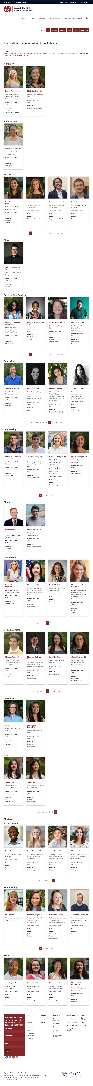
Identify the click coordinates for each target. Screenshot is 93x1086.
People (33, 18)
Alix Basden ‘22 (33, 202)
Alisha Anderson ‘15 (57, 322)
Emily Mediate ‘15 (56, 585)
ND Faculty (70, 1019)
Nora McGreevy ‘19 (12, 725)
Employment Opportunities (32, 1034)
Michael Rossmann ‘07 (12, 268)
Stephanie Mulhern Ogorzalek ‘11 (79, 586)
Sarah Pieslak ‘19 (34, 851)
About (24, 18)
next (57, 233)
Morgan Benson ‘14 (79, 322)
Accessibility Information (11, 1079)
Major (69, 30)
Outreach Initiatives (31, 1026)
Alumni (43, 1022)
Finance (58, 53)
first (32, 422)
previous (38, 422)
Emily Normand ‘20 (56, 388)
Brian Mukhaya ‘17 (12, 851)
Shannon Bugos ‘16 (34, 914)
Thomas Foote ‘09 (12, 657)
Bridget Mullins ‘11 (34, 388)
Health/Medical (74, 53)
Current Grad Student (35, 53)
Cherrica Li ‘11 (33, 585)
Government (65, 53)
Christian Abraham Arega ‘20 (12, 323)
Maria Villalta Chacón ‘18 (76, 984)
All (47, 30)
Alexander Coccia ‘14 (79, 914)
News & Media (77, 18)
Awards (30, 1030)
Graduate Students (56, 1031)
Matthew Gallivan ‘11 (34, 658)
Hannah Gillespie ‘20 (57, 456)
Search (87, 19)
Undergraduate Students (57, 1036)
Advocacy (6, 53)
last (62, 233)
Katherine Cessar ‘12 (57, 914)
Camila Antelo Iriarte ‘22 (11, 203)
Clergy (26, 53)
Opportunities (55, 18)
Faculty (55, 1027)
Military (6, 55)
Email (7, 1043)
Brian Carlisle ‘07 (78, 202)
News (82, 1022)
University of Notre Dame (21, 1073)
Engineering (52, 53)
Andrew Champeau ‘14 (34, 457)
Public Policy (22, 55)
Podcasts (83, 1026)
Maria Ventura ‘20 (78, 851)
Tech (28, 55)
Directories (44, 1019)
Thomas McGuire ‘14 (13, 388)
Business (20, 53)
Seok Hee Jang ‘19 (56, 657)
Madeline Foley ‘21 (34, 91)
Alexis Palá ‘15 (77, 388)
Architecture (13, 53)
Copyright (6, 1073)
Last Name (9, 1035)
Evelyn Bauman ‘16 (12, 91)
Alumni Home (84, 30)
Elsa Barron (9, 914)
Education (45, 53)
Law (87, 53)
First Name (9, 1028)
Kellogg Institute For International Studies (16, 1075)
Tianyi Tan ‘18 (10, 782)
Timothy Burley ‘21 (12, 983)
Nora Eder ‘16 (32, 983)
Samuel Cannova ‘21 (57, 202)
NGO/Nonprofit (13, 55)
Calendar (67, 18)
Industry (62, 30)
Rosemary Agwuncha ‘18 (35, 323)
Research (42, 18)
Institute (30, 1019)
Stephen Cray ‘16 (12, 529)
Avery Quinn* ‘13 (56, 851)
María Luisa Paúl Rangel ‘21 (34, 726)
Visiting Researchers (72, 1022)
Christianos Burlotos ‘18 (13, 457)
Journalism (82, 53)
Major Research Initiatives (57, 1019)
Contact (30, 1022)
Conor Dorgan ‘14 (34, 529)
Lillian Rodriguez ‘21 (79, 456)
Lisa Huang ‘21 (55, 983)
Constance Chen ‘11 (13, 149)
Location (54, 30)
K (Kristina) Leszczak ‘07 (10, 586)
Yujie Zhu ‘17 (32, 782)
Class (75, 30)
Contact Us (35, 1077)
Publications (56, 1024)
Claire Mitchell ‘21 (78, 657)
